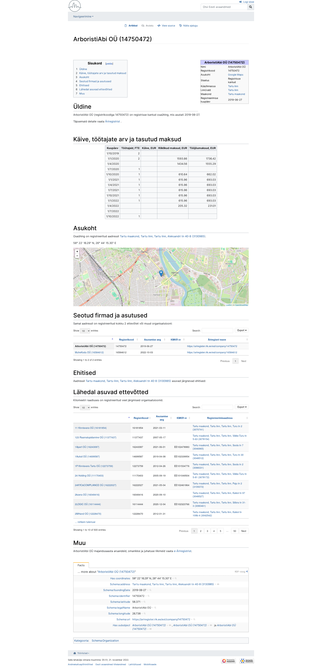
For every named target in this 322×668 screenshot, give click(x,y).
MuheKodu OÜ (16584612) (89, 352)
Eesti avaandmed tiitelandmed (111, 664)
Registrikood (126, 339)
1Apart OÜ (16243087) (87, 447)
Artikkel (133, 25)
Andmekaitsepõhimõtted (80, 664)
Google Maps (235, 74)
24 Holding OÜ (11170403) (89, 475)
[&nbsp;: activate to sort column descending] (93, 339)
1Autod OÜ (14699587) (87, 456)
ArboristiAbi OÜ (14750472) (116, 571)
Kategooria (81, 640)
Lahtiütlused (135, 664)
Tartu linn (233, 86)
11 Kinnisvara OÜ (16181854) (91, 427)
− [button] (77, 255)
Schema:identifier (119, 596)
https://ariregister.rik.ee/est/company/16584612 (212, 352)
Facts (81, 565)
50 (234, 531)
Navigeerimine (82, 16)
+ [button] (77, 251)
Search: (196, 330)
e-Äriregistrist (182, 551)
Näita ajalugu (190, 25)
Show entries (85, 330)
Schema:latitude (120, 601)
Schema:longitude (119, 613)
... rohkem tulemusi (85, 522)
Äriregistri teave (217, 339)
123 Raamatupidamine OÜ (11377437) (95, 437)
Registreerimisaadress (220, 418)
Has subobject (121, 625)
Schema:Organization (105, 640)
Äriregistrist (112, 121)
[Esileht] (75, 5)
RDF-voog (240, 571)
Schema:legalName (118, 607)
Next (243, 361)
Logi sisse (248, 1)
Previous (225, 361)
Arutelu (149, 25)
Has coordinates (120, 578)
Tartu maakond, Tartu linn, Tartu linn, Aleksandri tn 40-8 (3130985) (162, 236)
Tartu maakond (236, 94)
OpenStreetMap (241, 305)
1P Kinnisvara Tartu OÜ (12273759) (94, 466)
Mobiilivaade (150, 664)
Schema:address (120, 584)
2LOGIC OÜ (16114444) (88, 504)
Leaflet (229, 305)
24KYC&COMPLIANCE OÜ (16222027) (95, 485)
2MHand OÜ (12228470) (88, 513)
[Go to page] (250, 7)
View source (168, 25)
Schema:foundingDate (116, 590)
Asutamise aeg (152, 339)
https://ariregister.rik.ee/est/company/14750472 (212, 346)
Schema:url (123, 619)
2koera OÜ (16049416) (87, 494)
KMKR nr (176, 339)
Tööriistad (82, 653)
